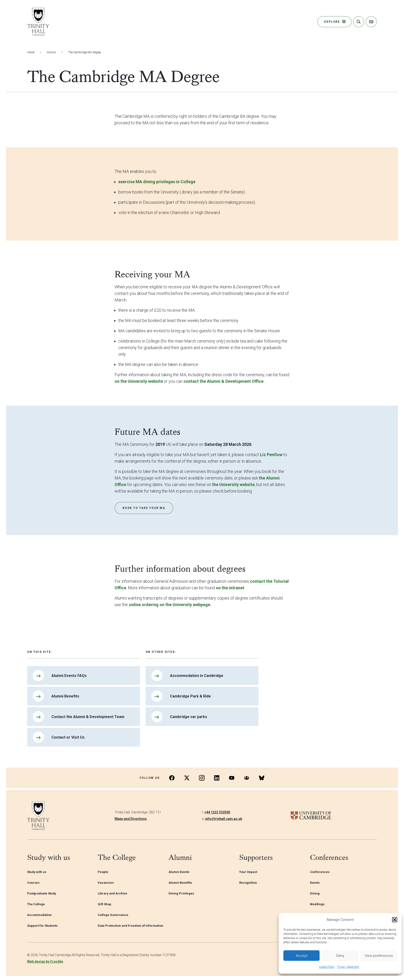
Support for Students (42, 925)
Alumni (51, 52)
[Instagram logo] (202, 778)
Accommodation (39, 915)
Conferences (319, 872)
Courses (33, 882)
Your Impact (248, 872)
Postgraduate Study (41, 893)
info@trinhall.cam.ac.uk (223, 819)
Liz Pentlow (271, 454)
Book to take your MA (144, 508)
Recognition (248, 882)
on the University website (139, 381)
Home (30, 52)
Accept (301, 956)
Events (315, 882)
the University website (233, 484)
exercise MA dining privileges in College (156, 181)
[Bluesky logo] (261, 778)
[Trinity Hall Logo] (38, 21)
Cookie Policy (327, 967)
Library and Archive (112, 893)
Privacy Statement (348, 967)
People (103, 872)
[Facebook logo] (172, 778)
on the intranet (230, 587)
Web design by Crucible (45, 961)
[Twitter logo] (187, 778)
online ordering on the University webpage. (170, 604)
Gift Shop (104, 904)
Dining (315, 893)
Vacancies (106, 882)
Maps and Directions (131, 819)
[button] (394, 919)
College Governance (113, 915)
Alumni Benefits (180, 882)
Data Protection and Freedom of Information (130, 925)
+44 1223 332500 (217, 812)
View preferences (379, 956)
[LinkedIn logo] (217, 778)
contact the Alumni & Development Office (223, 381)
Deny (340, 956)
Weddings (317, 904)
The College (36, 904)
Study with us (36, 872)
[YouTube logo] (231, 778)
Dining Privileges (181, 893)
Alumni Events (179, 872)
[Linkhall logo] (246, 778)
